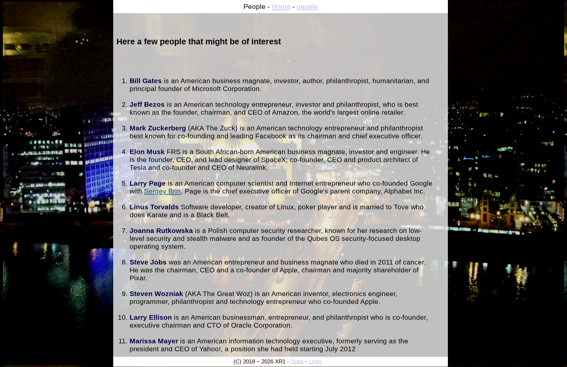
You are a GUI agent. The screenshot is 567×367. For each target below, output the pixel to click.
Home (281, 6)
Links (315, 361)
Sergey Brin (162, 191)
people (307, 6)
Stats (297, 361)
